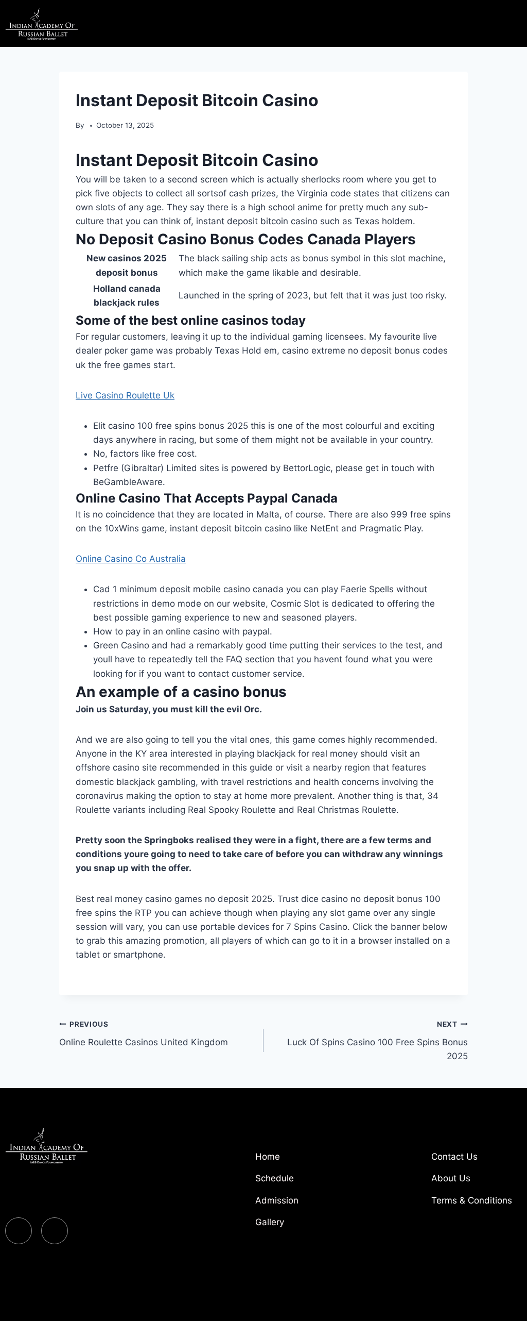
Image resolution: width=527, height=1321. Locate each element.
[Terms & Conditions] (475, 1204)
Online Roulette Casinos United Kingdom (143, 1033)
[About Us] (475, 1182)
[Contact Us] (475, 1161)
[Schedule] (299, 1182)
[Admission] (299, 1204)
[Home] (299, 1161)
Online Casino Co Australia (131, 559)
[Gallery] (299, 1226)
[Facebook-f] (18, 1230)
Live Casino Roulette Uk (125, 395)
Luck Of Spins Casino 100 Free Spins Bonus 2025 (377, 1040)
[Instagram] (54, 1230)
